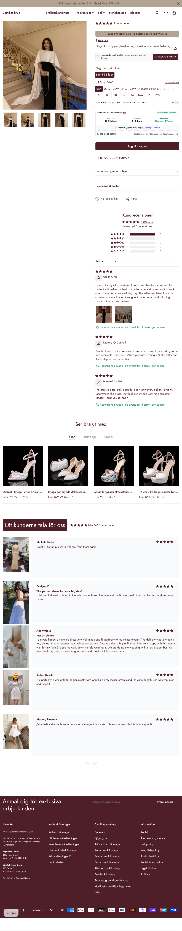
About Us (8, 824)
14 (132, 95)
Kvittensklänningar (59, 832)
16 (149, 95)
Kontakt (145, 832)
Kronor (108, 436)
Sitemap (27, 878)
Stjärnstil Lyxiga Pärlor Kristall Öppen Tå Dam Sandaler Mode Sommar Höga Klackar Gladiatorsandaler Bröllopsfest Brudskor (22, 492)
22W (116, 89)
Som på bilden (104, 75)
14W (140, 95)
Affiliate (145, 874)
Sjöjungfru (101, 838)
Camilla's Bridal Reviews (13, 878)
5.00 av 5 (147, 222)
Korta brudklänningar (107, 850)
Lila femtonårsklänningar (63, 850)
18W (99, 89)
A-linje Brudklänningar (108, 844)
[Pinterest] (51, 910)
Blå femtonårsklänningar (63, 838)
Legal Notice (148, 868)
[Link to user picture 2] (123, 314)
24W (124, 89)
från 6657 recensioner (101, 525)
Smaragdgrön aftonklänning (111, 880)
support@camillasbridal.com (21, 831)
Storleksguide (117, 13)
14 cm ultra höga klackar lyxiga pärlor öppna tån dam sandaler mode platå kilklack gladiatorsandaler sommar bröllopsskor (158, 492)
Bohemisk (100, 832)
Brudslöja (89, 436)
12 (123, 95)
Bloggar (135, 13)
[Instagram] (63, 910)
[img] (104, 271)
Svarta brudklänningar (108, 856)
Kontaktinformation (152, 862)
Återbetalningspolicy (153, 838)
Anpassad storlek (165, 56)
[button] (174, 13)
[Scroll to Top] (175, 912)
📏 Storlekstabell (172, 82)
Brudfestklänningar (105, 874)
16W (157, 95)
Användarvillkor (150, 856)
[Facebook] (57, 910)
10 (115, 95)
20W (107, 89)
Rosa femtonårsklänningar (64, 844)
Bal (100, 13)
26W (133, 89)
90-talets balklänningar (108, 868)
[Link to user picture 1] (104, 314)
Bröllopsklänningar (57, 13)
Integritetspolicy (150, 850)
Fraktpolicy (147, 844)
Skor (72, 436)
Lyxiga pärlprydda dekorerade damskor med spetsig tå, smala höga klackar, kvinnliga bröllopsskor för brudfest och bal (67, 492)
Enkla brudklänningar (107, 862)
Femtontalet (83, 13)
